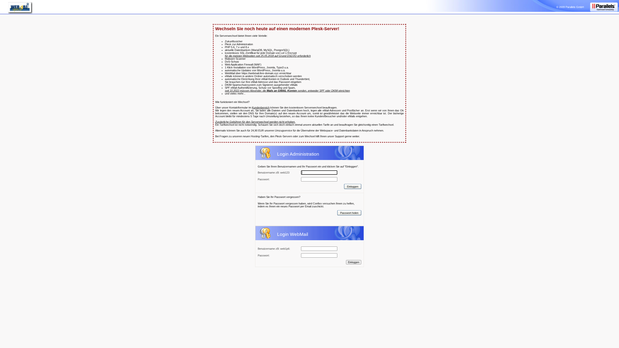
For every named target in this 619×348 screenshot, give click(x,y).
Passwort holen (349, 212)
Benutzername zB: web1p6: (274, 248)
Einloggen (352, 186)
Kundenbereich (261, 107)
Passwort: (264, 255)
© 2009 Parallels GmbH (570, 7)
